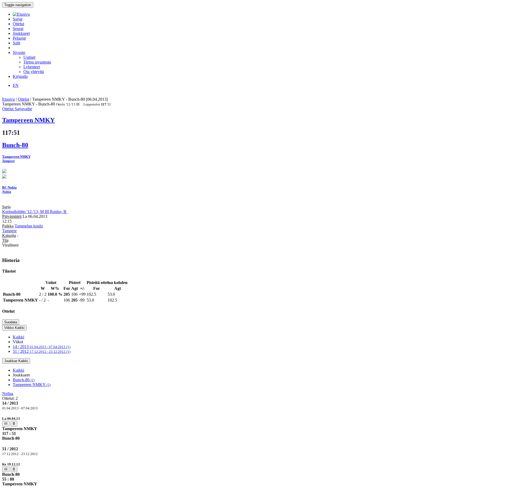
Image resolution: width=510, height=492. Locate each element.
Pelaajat (19, 38)
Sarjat (17, 19)
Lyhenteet (31, 67)
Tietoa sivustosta (37, 62)
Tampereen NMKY (31, 384)
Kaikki (18, 337)
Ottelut (18, 24)
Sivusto (19, 52)
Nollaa (7, 393)
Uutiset (29, 57)
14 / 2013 (41, 346)
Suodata (10, 322)
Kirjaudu (20, 76)
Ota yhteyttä (33, 71)
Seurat (18, 28)
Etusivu (8, 99)
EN (16, 85)
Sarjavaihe (23, 109)
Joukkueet (21, 33)
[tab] (255, 428)
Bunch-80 (24, 380)
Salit (16, 43)
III (5, 424)
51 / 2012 (41, 351)
